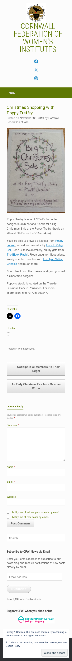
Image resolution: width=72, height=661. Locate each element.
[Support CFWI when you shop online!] (36, 619)
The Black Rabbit (17, 254)
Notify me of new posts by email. (30, 517)
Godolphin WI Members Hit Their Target (36, 369)
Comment (13, 425)
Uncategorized (26, 348)
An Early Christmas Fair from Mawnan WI (36, 386)
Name (11, 467)
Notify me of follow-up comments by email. (36, 512)
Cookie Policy (13, 645)
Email (11, 481)
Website (11, 496)
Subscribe (18, 588)
